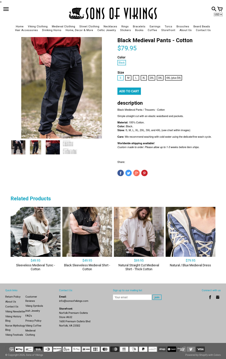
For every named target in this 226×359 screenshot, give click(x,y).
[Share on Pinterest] (144, 173)
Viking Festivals (14, 334)
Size (120, 72)
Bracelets (139, 26)
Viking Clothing (38, 26)
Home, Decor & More (79, 30)
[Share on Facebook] (120, 173)
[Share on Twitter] (128, 173)
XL (143, 77)
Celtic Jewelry (106, 30)
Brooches (183, 26)
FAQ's (28, 315)
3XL (160, 77)
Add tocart (129, 91)
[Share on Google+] (136, 173)
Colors (217, 355)
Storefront (168, 30)
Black (122, 62)
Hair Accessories (26, 30)
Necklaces (110, 26)
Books (139, 30)
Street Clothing (89, 26)
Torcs (168, 26)
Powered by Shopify (196, 355)
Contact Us (203, 30)
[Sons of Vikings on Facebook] (210, 299)
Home (20, 26)
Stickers (125, 30)
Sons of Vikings (34, 355)
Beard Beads (202, 26)
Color (121, 57)
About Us (186, 30)
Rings (125, 26)
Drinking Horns (51, 30)
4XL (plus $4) (173, 77)
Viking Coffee (33, 325)
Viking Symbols (34, 305)
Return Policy (12, 296)
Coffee (152, 30)
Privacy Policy (33, 320)
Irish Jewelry (32, 310)
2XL (152, 77)
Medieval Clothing (63, 26)
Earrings (155, 26)
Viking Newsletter (15, 311)
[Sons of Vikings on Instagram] (218, 299)
